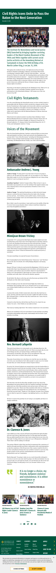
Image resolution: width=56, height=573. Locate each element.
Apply (45, 541)
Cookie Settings (18, 569)
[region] (28, 564)
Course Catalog (27, 549)
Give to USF (47, 549)
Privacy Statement (21, 563)
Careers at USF (19, 550)
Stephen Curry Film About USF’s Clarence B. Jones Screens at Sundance (28, 511)
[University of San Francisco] (7, 543)
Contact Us (18, 544)
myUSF (45, 553)
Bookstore (26, 552)
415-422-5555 (5, 553)
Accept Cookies (37, 569)
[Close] (53, 557)
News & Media (19, 554)
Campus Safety (36, 552)
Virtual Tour (35, 549)
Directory (18, 547)
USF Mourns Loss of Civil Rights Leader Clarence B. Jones (10, 510)
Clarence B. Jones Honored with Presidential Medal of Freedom (44, 511)
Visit (45, 545)
